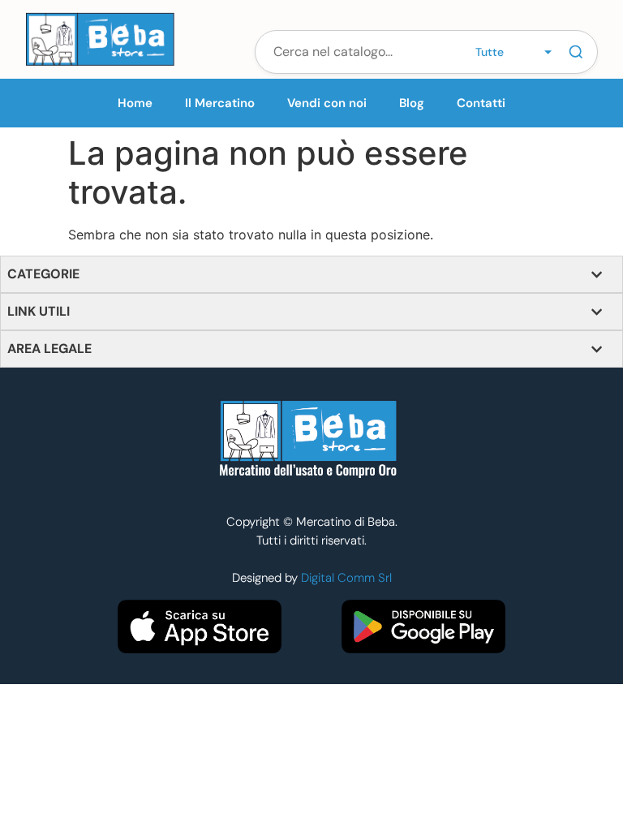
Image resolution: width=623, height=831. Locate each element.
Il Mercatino (220, 103)
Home (135, 103)
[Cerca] (576, 52)
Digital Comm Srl (346, 578)
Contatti (481, 103)
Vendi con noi (327, 103)
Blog (411, 103)
